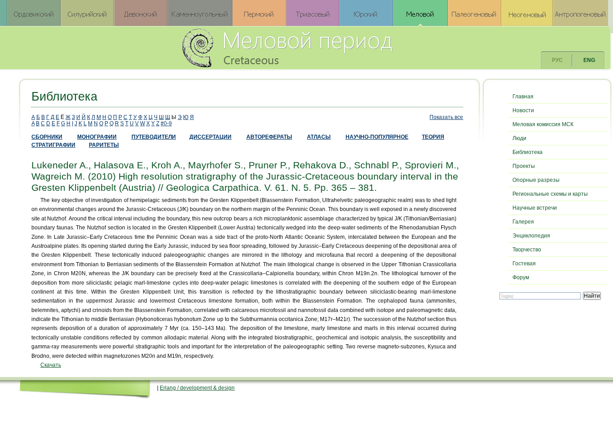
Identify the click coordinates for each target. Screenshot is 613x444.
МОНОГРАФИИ (97, 137)
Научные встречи (534, 208)
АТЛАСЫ (319, 137)
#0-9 (166, 123)
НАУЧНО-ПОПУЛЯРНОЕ (377, 137)
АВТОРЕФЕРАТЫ (269, 137)
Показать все (446, 117)
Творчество (526, 249)
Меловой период (336, 47)
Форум (520, 277)
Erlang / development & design (197, 388)
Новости (523, 110)
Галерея (523, 222)
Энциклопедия (531, 236)
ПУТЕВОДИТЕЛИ (153, 137)
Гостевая (524, 263)
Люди (519, 138)
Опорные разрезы (536, 180)
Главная (523, 96)
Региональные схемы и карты (550, 194)
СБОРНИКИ (46, 137)
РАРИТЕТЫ (104, 145)
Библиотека (527, 152)
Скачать (50, 365)
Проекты (523, 166)
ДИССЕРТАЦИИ (210, 137)
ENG (589, 60)
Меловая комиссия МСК (543, 124)
